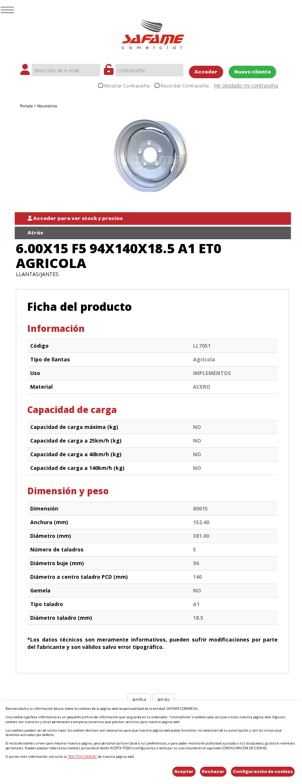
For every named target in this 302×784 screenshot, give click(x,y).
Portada (26, 106)
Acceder (206, 72)
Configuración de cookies (263, 771)
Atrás (35, 233)
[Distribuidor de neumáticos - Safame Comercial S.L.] (153, 31)
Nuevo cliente (252, 72)
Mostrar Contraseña (127, 86)
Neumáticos (47, 106)
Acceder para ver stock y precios (77, 218)
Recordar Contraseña (185, 86)
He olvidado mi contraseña (246, 85)
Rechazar (213, 771)
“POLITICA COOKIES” (82, 756)
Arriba (139, 699)
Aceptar (184, 771)
